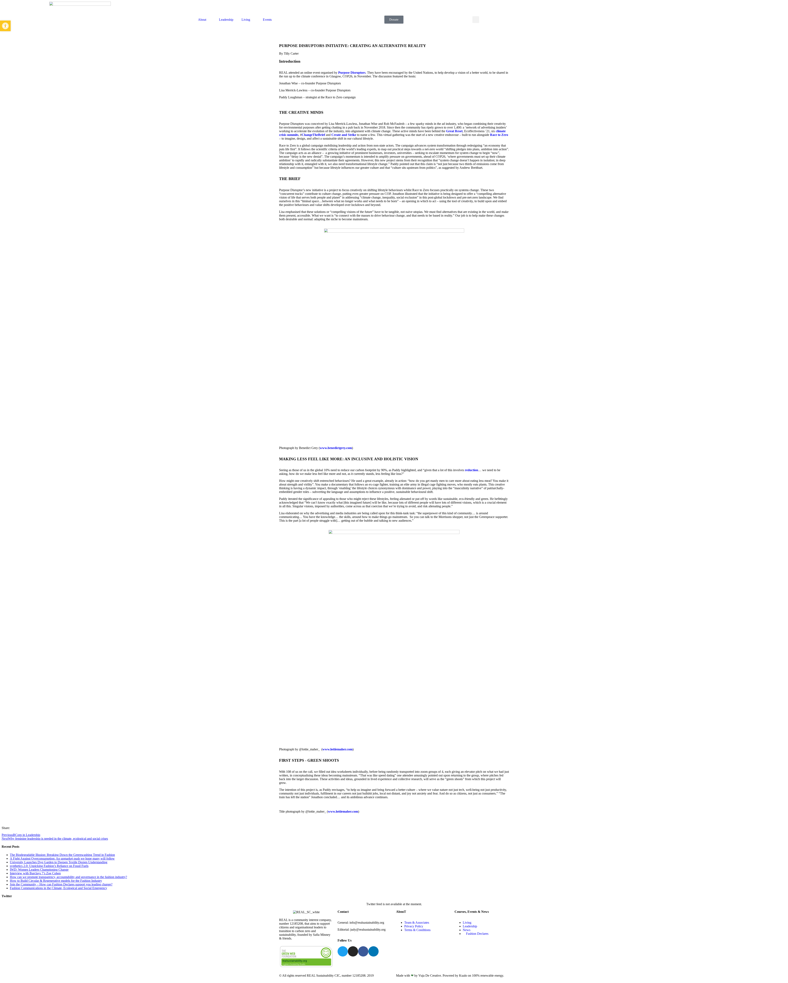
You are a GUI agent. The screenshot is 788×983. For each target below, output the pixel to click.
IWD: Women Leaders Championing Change (39, 869)
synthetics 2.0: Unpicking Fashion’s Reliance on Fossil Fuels (49, 866)
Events (267, 19)
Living (246, 19)
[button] (475, 19)
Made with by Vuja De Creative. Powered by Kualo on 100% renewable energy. (450, 975)
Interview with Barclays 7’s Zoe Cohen (35, 873)
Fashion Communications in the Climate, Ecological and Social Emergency (58, 888)
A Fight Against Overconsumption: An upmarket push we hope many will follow (62, 858)
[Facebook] (363, 951)
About (202, 19)
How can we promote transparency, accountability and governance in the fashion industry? (68, 877)
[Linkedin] (373, 951)
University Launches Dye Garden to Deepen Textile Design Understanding (58, 862)
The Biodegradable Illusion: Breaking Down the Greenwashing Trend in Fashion (62, 855)
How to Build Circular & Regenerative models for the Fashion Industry (56, 880)
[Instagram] (353, 951)
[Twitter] (343, 951)
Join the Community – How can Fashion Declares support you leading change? (61, 884)
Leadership (226, 19)
